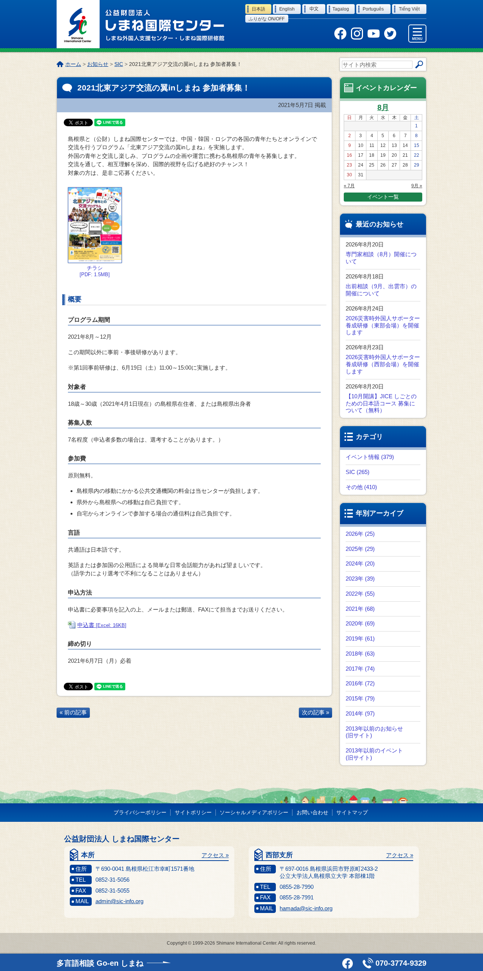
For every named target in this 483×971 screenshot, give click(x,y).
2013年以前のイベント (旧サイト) (374, 754)
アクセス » (215, 855)
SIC (118, 64)
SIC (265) (357, 472)
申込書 (101, 625)
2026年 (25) (360, 534)
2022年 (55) (360, 593)
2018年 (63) (360, 653)
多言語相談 (100, 963)
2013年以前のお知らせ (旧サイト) (374, 732)
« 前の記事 (73, 712)
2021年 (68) (360, 609)
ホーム (73, 64)
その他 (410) (361, 487)
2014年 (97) (360, 713)
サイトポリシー (193, 812)
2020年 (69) (360, 623)
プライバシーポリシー (140, 812)
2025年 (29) (360, 549)
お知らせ (97, 64)
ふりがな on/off (267, 18)
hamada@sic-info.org (306, 908)
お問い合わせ (312, 812)
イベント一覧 (383, 197)
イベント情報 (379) (370, 457)
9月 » (416, 185)
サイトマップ (352, 812)
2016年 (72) (360, 683)
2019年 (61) (360, 638)
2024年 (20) (360, 563)
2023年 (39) (360, 578)
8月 (383, 107)
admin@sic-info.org (119, 901)
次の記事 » (315, 712)
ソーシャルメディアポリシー (254, 812)
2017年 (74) (360, 668)
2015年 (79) (360, 698)
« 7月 (349, 185)
